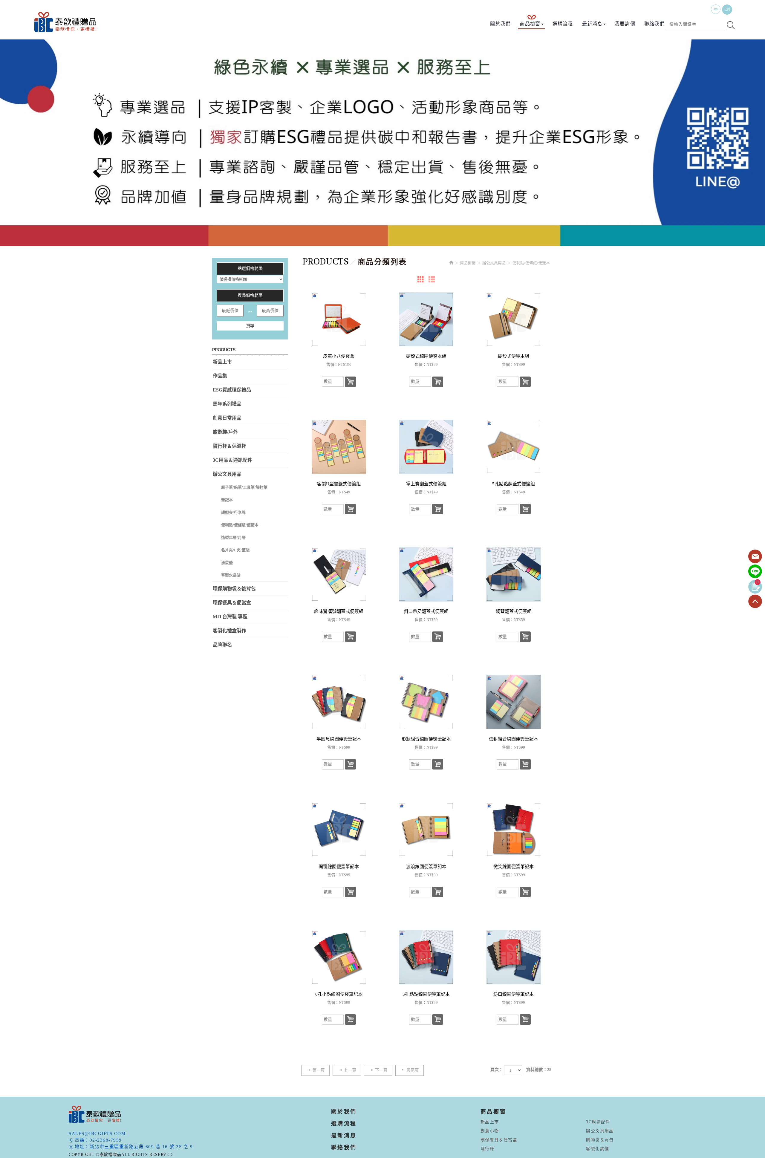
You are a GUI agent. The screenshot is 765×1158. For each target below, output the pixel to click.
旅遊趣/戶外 (225, 432)
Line (755, 571)
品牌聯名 (222, 644)
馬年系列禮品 (227, 403)
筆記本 (227, 500)
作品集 (220, 375)
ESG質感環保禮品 (232, 389)
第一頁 (318, 1070)
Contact (755, 556)
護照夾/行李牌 (233, 512)
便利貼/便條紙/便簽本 (239, 525)
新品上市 (222, 361)
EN (727, 9)
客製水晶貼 (231, 575)
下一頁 (381, 1070)
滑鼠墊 (227, 562)
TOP (755, 601)
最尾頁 (412, 1070)
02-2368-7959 (106, 1140)
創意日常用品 (227, 417)
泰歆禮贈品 (65, 22)
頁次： (496, 1069)
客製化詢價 (597, 1149)
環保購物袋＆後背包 (234, 588)
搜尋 (250, 325)
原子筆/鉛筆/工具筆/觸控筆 (244, 487)
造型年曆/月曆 (233, 537)
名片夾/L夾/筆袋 (235, 550)
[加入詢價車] (350, 382)
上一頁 (350, 1070)
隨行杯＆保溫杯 (229, 446)
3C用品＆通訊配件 (232, 460)
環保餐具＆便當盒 (232, 602)
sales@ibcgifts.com (97, 1133)
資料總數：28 (538, 1069)
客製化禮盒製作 (229, 630)
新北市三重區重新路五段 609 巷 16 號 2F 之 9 (141, 1146)
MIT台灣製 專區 (230, 616)
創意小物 (490, 1131)
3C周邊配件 (598, 1122)
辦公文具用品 (227, 474)
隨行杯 (487, 1149)
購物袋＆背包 (599, 1140)
